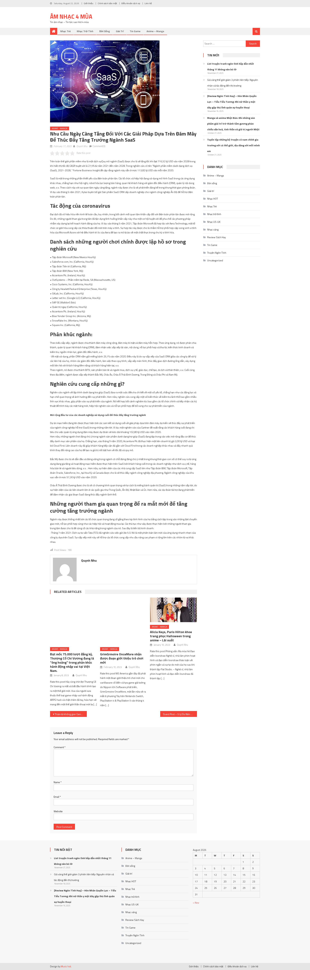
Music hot (66, 966)
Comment (59, 747)
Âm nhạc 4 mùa (71, 16)
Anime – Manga (155, 31)
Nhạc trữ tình (85, 31)
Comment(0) (99, 146)
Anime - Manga (59, 128)
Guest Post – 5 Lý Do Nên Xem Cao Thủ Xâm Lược (180, 714)
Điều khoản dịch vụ (130, 3)
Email (57, 797)
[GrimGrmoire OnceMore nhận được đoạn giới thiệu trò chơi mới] (123, 621)
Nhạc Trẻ (65, 31)
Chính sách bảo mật (107, 3)
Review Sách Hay (216, 237)
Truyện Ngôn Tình (216, 253)
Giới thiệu (88, 3)
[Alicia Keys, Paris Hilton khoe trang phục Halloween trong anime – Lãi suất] (173, 610)
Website (58, 811)
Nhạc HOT (212, 198)
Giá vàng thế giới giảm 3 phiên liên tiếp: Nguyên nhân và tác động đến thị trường (232, 82)
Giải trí (120, 31)
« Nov (196, 902)
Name (58, 782)
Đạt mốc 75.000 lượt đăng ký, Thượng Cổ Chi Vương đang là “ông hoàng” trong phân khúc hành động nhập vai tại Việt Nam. (72, 662)
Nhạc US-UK (213, 222)
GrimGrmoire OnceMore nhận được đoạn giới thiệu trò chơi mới (121, 658)
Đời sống (104, 31)
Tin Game (135, 31)
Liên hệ (148, 3)
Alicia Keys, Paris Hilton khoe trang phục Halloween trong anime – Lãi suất (171, 636)
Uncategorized (215, 260)
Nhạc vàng (213, 229)
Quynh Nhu (82, 146)
